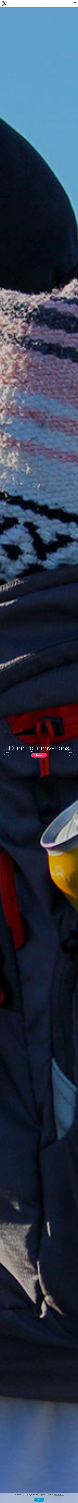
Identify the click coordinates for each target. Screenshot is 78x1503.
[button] (7, 752)
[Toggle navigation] (75, 3)
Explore (39, 758)
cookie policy (59, 1495)
